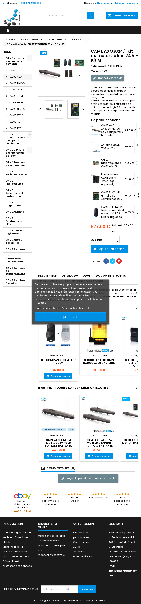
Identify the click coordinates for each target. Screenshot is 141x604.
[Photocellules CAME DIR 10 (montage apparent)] (96, 179)
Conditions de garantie (52, 536)
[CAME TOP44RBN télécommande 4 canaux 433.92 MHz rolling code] (96, 212)
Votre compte (84, 524)
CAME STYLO (16, 115)
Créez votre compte (126, 3)
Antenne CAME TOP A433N (110, 146)
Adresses (79, 551)
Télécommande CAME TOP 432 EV (58, 361)
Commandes (81, 542)
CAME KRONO (17, 109)
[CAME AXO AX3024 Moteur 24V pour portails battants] (96, 130)
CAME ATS (15, 128)
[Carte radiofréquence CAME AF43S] (96, 163)
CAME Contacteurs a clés (15, 221)
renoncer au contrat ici (51, 555)
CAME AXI (14, 121)
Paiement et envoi (49, 540)
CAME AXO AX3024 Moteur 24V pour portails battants (112, 130)
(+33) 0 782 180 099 (29, 3)
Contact (116, 524)
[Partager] (106, 261)
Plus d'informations (47, 308)
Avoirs (77, 547)
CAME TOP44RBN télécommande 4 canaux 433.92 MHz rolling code (112, 212)
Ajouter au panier (109, 249)
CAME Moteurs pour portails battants (15, 61)
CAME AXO (15, 77)
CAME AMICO (17, 83)
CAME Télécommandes (16, 173)
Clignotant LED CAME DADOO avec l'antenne (99, 361)
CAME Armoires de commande (15, 163)
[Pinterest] (119, 261)
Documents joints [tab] (111, 276)
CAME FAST (15, 89)
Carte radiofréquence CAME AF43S (111, 163)
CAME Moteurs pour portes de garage (15, 152)
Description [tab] (47, 276)
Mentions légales (13, 547)
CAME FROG (16, 102)
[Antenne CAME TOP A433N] (96, 146)
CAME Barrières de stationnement (15, 271)
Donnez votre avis (109, 78)
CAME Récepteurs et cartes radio (14, 193)
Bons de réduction (84, 556)
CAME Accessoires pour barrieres (15, 258)
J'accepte (70, 317)
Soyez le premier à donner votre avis (90, 478)
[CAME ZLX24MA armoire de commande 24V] (96, 195)
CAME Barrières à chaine (15, 282)
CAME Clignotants (13, 204)
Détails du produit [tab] (77, 276)
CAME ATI (14, 70)
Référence (97, 66)
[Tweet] (112, 261)
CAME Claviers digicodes (15, 232)
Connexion (103, 3)
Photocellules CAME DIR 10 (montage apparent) (109, 179)
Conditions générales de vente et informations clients (17, 537)
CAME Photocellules (14, 182)
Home (7, 52)
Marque (96, 71)
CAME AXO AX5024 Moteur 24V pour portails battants (99, 443)
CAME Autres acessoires (14, 241)
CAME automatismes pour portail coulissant (15, 139)
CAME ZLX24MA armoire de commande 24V (111, 196)
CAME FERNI (16, 96)
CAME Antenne (15, 212)
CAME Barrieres (15, 249)
